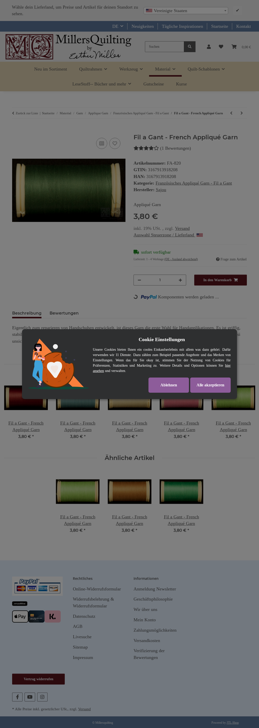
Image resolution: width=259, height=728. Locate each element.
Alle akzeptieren (210, 385)
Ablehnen (168, 385)
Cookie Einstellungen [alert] (162, 339)
